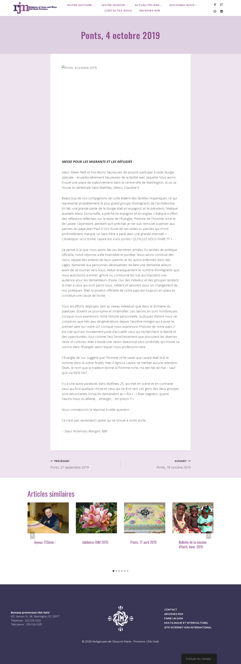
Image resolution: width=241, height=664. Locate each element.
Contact (170, 609)
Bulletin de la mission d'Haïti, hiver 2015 (193, 544)
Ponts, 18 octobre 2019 (174, 464)
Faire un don (173, 618)
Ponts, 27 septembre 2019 (69, 464)
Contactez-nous (118, 10)
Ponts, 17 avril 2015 (144, 542)
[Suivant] (208, 535)
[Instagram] (215, 11)
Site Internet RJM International (188, 627)
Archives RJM (149, 10)
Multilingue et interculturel (186, 622)
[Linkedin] (221, 11)
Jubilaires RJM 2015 (95, 542)
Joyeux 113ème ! (44, 542)
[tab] (113, 571)
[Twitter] (221, 4)
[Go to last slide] (32, 535)
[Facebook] (215, 4)
